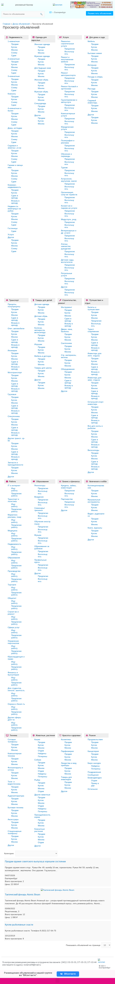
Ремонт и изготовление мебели (67, 59)
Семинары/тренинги (39, 509)
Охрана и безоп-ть (16, 704)
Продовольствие (95, 739)
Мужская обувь (41, 91)
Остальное (93, 789)
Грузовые (12, 394)
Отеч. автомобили (16, 328)
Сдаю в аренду (14, 196)
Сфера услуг (13, 627)
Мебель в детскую (42, 356)
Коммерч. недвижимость (14, 186)
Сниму (14, 53)
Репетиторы (39, 485)
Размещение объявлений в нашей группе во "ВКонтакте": (28, 974)
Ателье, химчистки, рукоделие (66, 246)
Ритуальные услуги (66, 274)
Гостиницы (13, 228)
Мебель (91, 41)
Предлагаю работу (16, 494)
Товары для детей (43, 300)
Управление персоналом (13, 642)
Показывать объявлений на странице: (83, 945)
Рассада (91, 89)
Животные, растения (45, 735)
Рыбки (37, 780)
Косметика (66, 739)
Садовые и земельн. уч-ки (14, 146)
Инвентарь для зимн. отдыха (94, 379)
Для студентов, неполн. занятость (16, 689)
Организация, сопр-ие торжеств (69, 193)
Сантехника (66, 343)
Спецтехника (14, 416)
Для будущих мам (42, 68)
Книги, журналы (95, 528)
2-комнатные (14, 59)
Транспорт (14, 300)
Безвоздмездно (95, 778)
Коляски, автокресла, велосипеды (40, 330)
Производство (14, 571)
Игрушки (38, 344)
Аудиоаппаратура (16, 796)
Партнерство (67, 499)
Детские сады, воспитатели (67, 261)
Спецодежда (40, 103)
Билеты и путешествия (93, 308)
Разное (92, 735)
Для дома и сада (97, 37)
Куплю (14, 47)
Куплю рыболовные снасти (19, 924)
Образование (14, 558)
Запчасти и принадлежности (15, 463)
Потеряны (42, 756)
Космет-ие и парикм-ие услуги (69, 207)
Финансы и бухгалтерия (13, 673)
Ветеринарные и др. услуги (68, 231)
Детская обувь (40, 316)
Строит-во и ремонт (13, 613)
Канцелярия (93, 751)
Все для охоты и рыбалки (95, 427)
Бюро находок (94, 763)
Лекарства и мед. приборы (69, 764)
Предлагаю (70, 49)
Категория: (9, 853)
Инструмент (66, 307)
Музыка (37, 535)
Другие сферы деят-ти (14, 718)
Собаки (37, 760)
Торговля (12, 585)
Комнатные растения (39, 830)
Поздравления (94, 772)
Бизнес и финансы (71, 481)
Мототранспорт (15, 372)
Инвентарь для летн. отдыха (94, 354)
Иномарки (12, 350)
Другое (11, 237)
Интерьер (92, 65)
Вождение (39, 497)
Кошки (37, 739)
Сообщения (93, 775)
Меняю (14, 50)
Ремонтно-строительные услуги (67, 43)
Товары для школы (43, 368)
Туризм (64, 167)
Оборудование (68, 369)
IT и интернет (14, 485)
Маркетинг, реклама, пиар (14, 516)
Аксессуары (13, 819)
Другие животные (42, 795)
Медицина (12, 530)
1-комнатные (14, 41)
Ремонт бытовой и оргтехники (69, 87)
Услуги (11, 234)
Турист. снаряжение (93, 330)
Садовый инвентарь (92, 101)
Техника (13, 735)
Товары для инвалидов (66, 778)
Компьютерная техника (14, 754)
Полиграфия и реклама (67, 141)
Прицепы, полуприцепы (14, 305)
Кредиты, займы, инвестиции (68, 486)
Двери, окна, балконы (67, 330)
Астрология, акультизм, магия (69, 180)
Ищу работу (14, 489)
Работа (12, 481)
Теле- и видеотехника (14, 782)
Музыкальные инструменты (94, 501)
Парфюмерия (67, 751)
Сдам (13, 55)
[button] (99, 13)
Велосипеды (93, 450)
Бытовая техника (15, 807)
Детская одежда (41, 304)
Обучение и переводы (66, 155)
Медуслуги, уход (68, 219)
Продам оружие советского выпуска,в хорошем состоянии (35, 861)
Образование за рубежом (41, 547)
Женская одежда (42, 44)
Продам (15, 44)
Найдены (42, 753)
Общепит (12, 598)
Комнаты (12, 94)
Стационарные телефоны (14, 832)
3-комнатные (14, 76)
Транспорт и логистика (13, 500)
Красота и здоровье (71, 735)
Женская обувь (41, 80)
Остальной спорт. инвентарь (96, 403)
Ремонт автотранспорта (68, 74)
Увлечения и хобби (98, 481)
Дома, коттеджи (15, 128)
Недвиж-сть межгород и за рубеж (14, 208)
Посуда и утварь (95, 77)
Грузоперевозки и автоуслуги (69, 101)
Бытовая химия (95, 53)
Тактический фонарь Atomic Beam (22, 894)
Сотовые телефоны (12, 740)
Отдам (41, 751)
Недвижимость (15, 37)
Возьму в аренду (15, 202)
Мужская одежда (42, 56)
